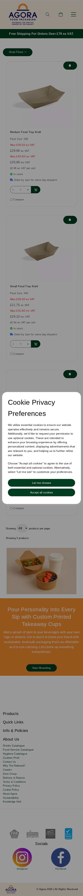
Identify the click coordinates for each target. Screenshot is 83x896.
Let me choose (41, 482)
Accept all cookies (41, 492)
